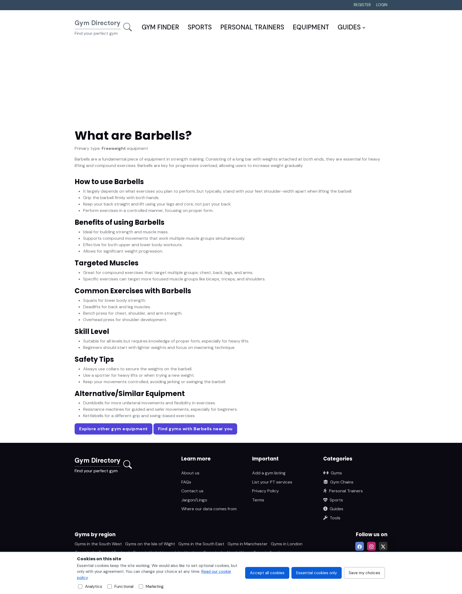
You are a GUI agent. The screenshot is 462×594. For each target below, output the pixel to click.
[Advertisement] (231, 86)
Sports (200, 27)
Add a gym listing (269, 473)
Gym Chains (341, 482)
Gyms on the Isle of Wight (150, 544)
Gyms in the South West (98, 544)
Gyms (336, 473)
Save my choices (364, 573)
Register (362, 4)
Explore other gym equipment (113, 429)
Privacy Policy (265, 491)
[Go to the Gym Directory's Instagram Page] (371, 546)
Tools (335, 518)
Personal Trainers (252, 27)
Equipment (311, 27)
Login (381, 4)
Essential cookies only (316, 573)
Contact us (192, 491)
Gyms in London (286, 544)
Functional (123, 586)
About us (190, 473)
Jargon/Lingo (194, 500)
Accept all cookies (267, 573)
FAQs (186, 482)
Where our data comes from (209, 509)
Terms (258, 500)
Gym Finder (160, 27)
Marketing (155, 586)
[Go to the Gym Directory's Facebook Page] (359, 546)
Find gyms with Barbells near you (195, 429)
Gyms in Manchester (248, 544)
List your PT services (272, 482)
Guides (349, 27)
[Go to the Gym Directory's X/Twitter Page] (383, 546)
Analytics (93, 586)
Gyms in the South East (201, 544)
